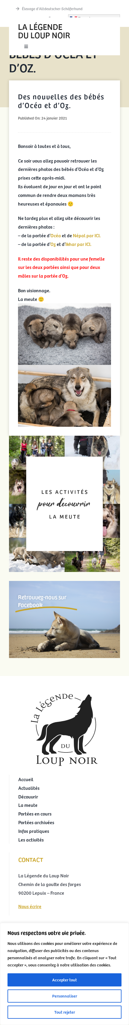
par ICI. (93, 235)
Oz (53, 244)
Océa (56, 235)
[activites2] (64, 438)
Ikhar (71, 244)
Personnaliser (64, 996)
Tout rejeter (64, 1012)
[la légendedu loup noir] (44, 22)
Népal (79, 235)
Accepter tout (64, 980)
